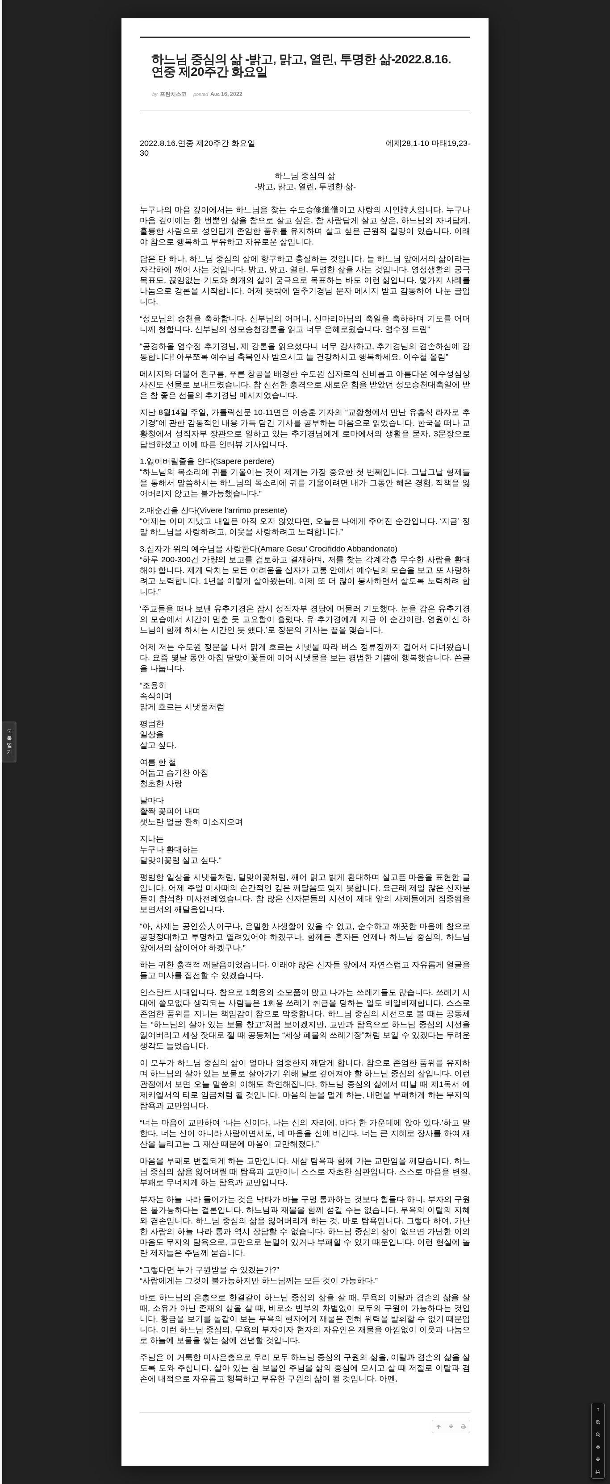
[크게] (598, 1422)
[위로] (598, 1447)
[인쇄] (598, 1472)
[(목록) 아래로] (598, 1459)
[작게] (598, 1434)
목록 (9, 742)
